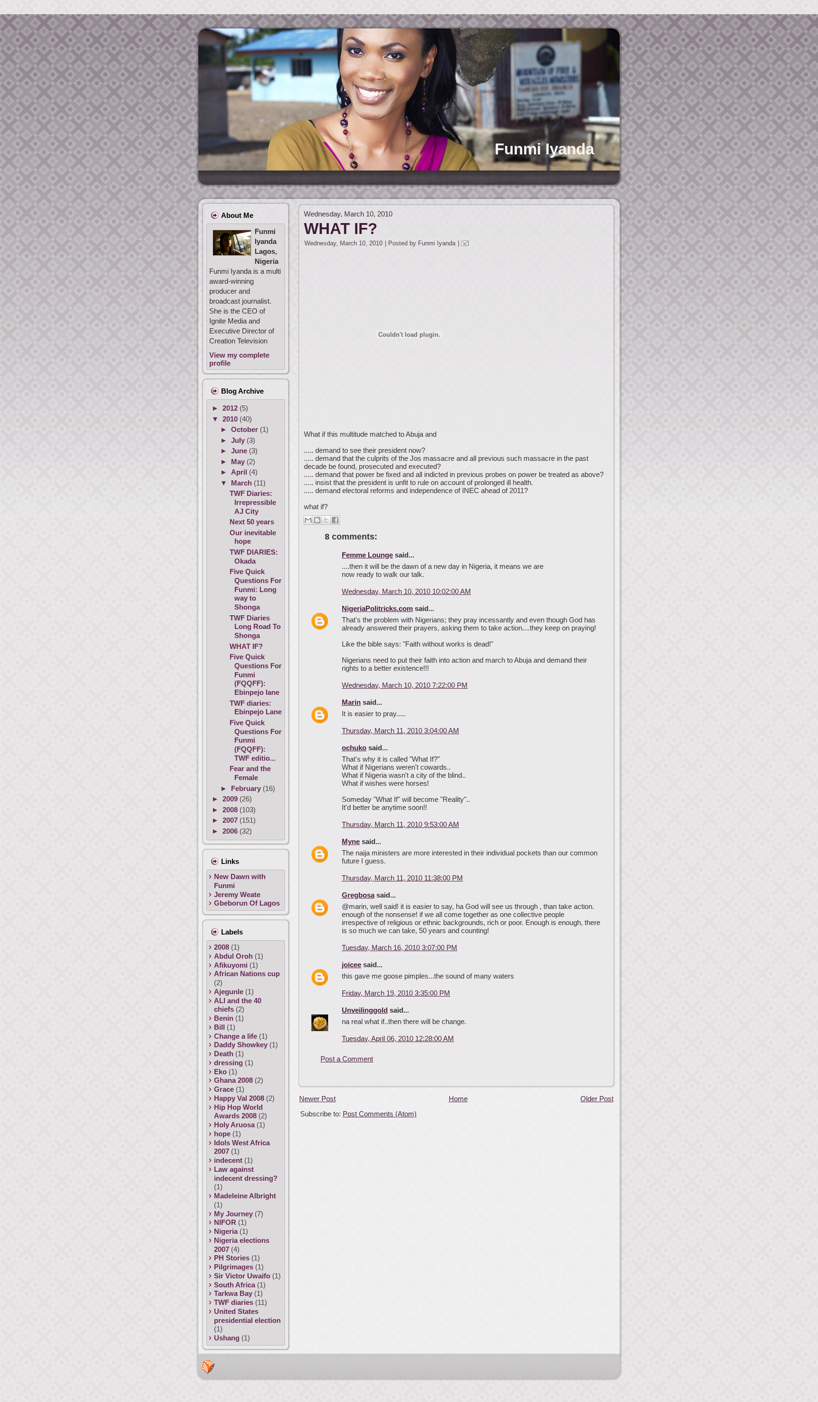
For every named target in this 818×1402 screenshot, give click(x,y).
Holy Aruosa (234, 1125)
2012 (231, 408)
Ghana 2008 (233, 1080)
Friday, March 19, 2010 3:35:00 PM (396, 993)
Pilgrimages (233, 1267)
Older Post (597, 1099)
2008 (231, 810)
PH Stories (231, 1258)
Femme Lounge (367, 555)
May (239, 462)
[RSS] (208, 1367)
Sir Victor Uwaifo (242, 1276)
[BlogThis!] (317, 520)
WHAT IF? (246, 646)
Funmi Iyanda (544, 149)
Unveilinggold (365, 1010)
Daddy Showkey (240, 1045)
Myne (351, 841)
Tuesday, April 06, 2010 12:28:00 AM (398, 1038)
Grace (224, 1089)
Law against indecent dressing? (245, 1173)
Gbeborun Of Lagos (247, 903)
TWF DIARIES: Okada (254, 556)
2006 (231, 831)
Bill (219, 1027)
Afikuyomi (231, 965)
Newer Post (317, 1099)
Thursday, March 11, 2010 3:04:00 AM (400, 731)
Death (223, 1054)
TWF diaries (233, 1302)
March (242, 483)
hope (222, 1134)
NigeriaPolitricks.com (377, 608)
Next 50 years (252, 522)
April (240, 472)
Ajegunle (228, 992)
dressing (228, 1063)
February (247, 788)
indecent (228, 1160)
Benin (223, 1018)
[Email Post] (466, 243)
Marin (351, 702)
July (239, 440)
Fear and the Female (250, 773)
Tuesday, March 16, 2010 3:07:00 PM (399, 948)
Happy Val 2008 (239, 1098)
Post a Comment (346, 1059)
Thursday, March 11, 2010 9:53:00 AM (400, 824)
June (240, 451)
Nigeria (226, 1231)
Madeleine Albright (245, 1196)
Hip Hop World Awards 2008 (238, 1111)
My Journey (233, 1214)
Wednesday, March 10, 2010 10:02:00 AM (406, 591)
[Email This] (308, 520)
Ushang (227, 1338)
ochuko (354, 748)
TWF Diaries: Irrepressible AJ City (253, 502)
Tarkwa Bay (233, 1293)
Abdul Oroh (233, 956)
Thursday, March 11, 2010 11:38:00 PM (402, 878)
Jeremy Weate (237, 894)
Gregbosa (358, 895)
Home (458, 1099)
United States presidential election (247, 1315)
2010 (231, 419)
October (245, 429)
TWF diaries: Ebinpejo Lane (256, 707)
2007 (231, 820)
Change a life (235, 1036)
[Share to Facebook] (335, 520)
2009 (231, 799)
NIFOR (225, 1222)
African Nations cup (247, 974)
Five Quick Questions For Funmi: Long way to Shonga (256, 589)
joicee (351, 965)
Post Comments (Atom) (380, 1114)
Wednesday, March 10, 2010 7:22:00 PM (405, 685)
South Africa (234, 1285)
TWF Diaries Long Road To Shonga (255, 627)
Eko (220, 1072)
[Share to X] (326, 520)
